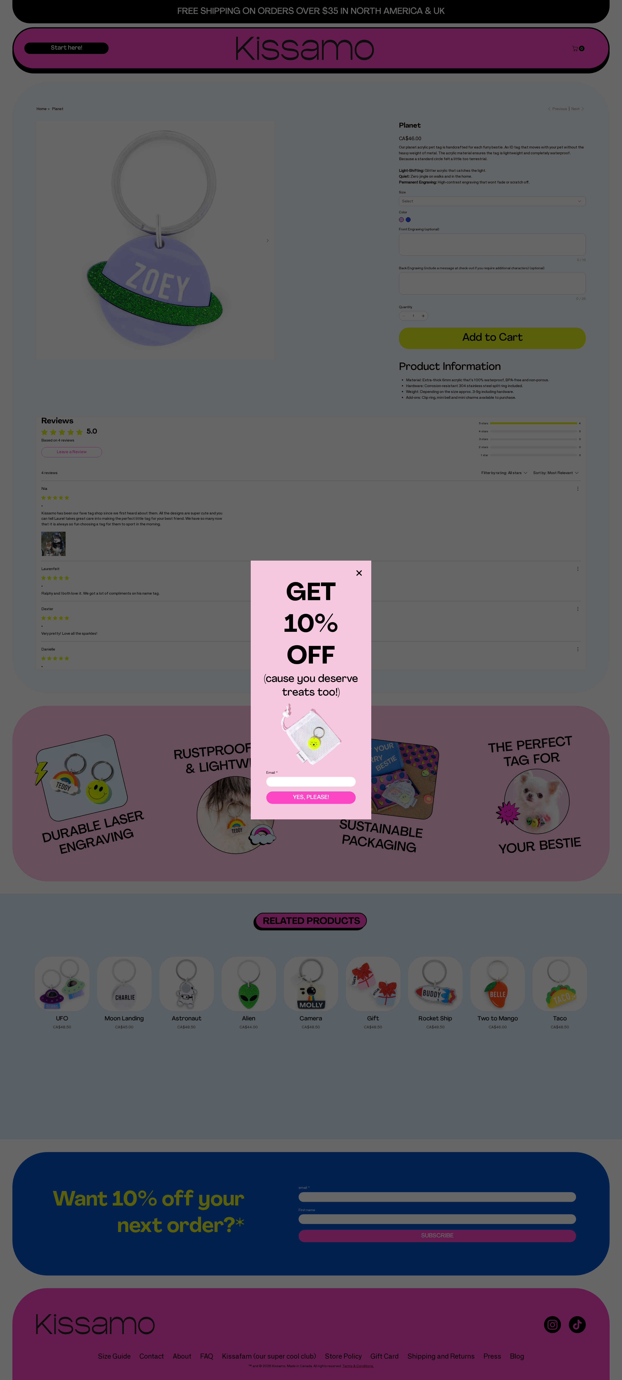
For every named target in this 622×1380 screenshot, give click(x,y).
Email (272, 772)
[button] (359, 573)
